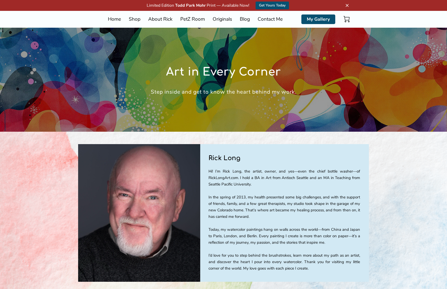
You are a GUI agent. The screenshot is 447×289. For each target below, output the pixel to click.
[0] (347, 19)
